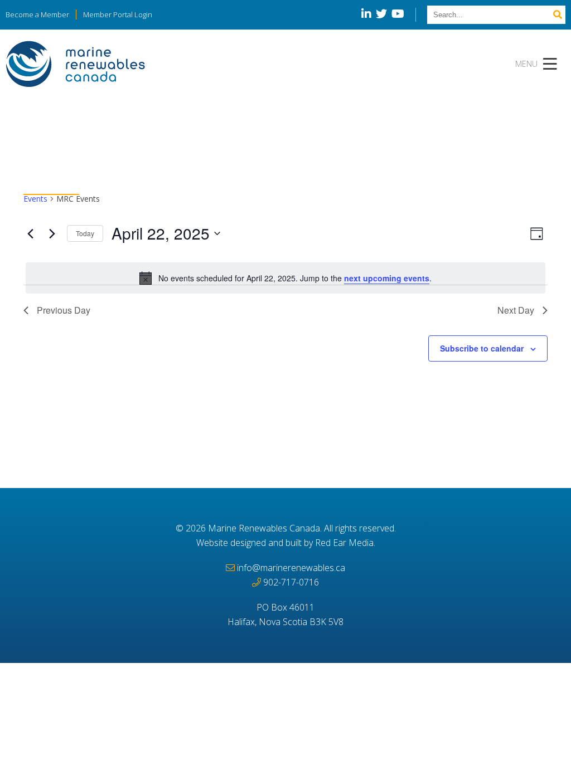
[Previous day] (30, 233)
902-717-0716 (291, 582)
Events (35, 198)
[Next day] (52, 233)
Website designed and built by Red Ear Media (285, 542)
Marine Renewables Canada (264, 528)
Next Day (515, 310)
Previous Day (63, 310)
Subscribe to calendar (482, 348)
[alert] (285, 278)
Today (85, 233)
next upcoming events (386, 278)
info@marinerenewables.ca (291, 568)
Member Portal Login (117, 14)
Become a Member (37, 14)
